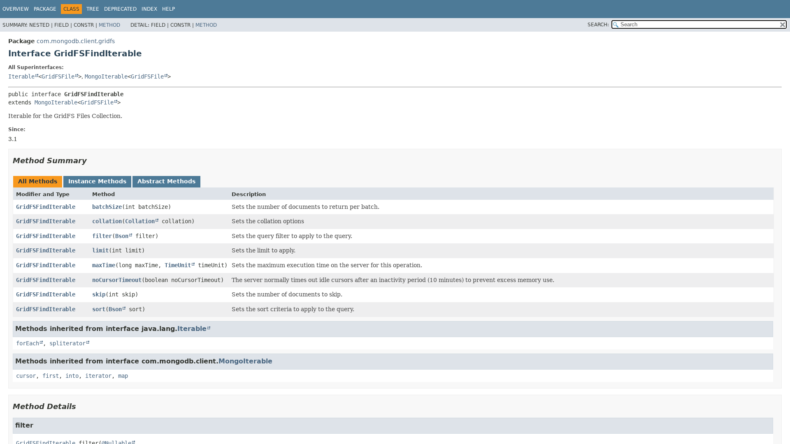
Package (45, 9)
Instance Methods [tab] (97, 181)
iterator (98, 375)
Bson (121, 236)
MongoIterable (106, 76)
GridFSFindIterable (45, 207)
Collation (140, 221)
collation (107, 221)
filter (102, 236)
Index (149, 9)
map (123, 375)
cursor (26, 375)
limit (100, 250)
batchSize (107, 207)
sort (98, 309)
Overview (15, 9)
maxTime (103, 265)
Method (109, 25)
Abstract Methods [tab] (166, 181)
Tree (92, 9)
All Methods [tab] (37, 181)
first (50, 375)
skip (98, 294)
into (72, 375)
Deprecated (120, 9)
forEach (27, 343)
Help (168, 9)
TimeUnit (178, 265)
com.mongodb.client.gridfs (76, 41)
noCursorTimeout (117, 280)
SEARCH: (598, 25)
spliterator (67, 343)
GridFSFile (58, 76)
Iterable (21, 76)
